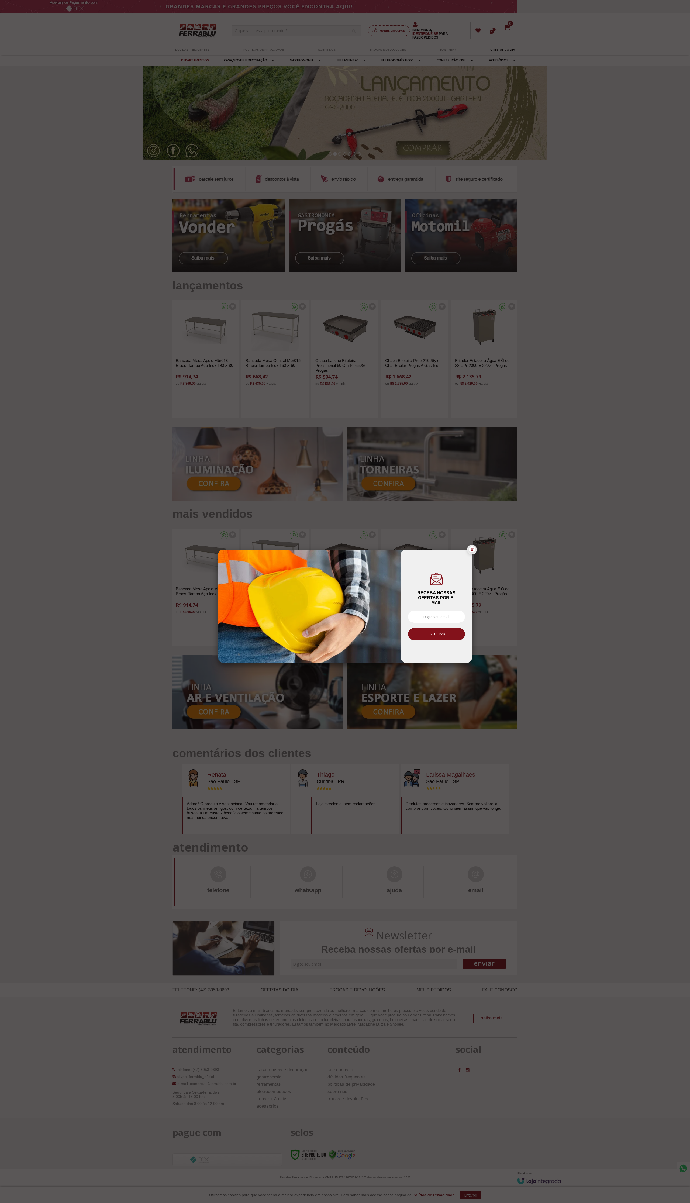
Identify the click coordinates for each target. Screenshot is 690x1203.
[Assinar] (436, 639)
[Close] (472, 554)
